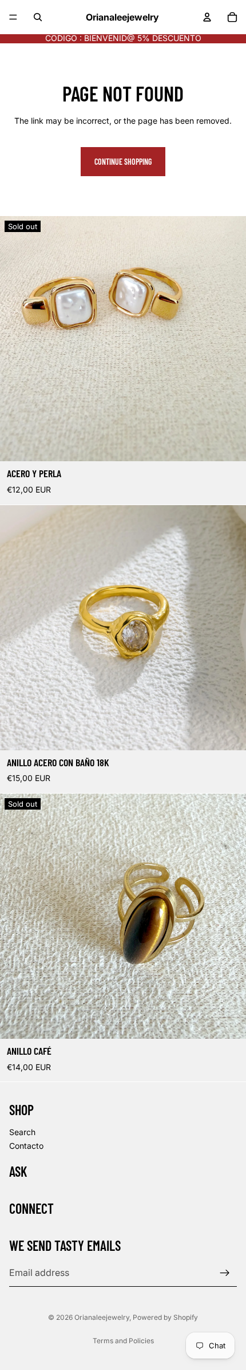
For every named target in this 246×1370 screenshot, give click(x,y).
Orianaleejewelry (101, 1317)
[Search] (37, 17)
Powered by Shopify (165, 1317)
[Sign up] (225, 1273)
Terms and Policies (123, 1340)
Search (22, 1132)
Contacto (26, 1146)
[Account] (207, 17)
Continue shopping (123, 161)
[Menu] (13, 17)
